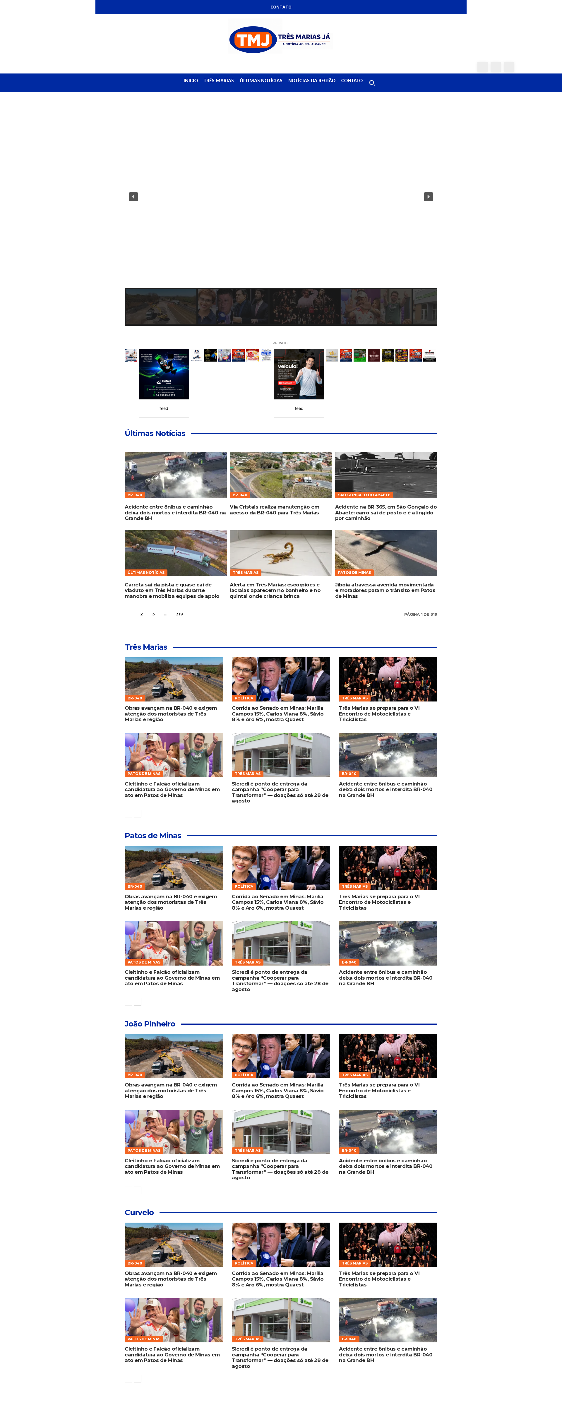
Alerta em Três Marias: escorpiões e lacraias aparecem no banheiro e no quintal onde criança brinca (275, 590)
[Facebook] (482, 67)
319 (179, 614)
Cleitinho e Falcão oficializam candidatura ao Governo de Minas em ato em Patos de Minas (172, 789)
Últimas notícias (146, 572)
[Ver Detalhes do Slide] (164, 374)
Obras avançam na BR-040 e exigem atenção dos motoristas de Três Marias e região (171, 713)
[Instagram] (496, 67)
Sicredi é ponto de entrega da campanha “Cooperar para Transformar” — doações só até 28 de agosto (280, 792)
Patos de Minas (354, 572)
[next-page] (193, 614)
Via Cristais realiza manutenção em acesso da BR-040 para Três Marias (274, 510)
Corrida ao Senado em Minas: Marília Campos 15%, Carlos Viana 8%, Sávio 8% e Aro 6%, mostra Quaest (277, 713)
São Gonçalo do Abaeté (364, 495)
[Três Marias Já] (281, 37)
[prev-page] (128, 813)
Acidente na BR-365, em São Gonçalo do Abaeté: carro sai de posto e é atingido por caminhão (386, 512)
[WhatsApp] (509, 67)
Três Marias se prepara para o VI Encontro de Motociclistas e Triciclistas (379, 713)
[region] (281, 215)
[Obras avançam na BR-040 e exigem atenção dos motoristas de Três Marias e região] (174, 679)
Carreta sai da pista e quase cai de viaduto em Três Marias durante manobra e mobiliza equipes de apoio (172, 590)
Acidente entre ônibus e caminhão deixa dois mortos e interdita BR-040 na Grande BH (175, 512)
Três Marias (245, 572)
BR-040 (135, 495)
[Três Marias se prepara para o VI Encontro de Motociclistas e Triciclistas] (388, 679)
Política (244, 698)
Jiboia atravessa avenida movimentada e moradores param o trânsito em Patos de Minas (385, 590)
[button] (372, 82)
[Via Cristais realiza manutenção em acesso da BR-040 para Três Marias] (281, 475)
